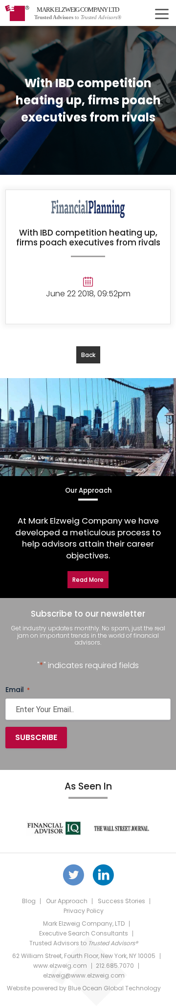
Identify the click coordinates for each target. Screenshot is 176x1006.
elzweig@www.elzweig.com (84, 975)
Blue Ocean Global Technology (114, 988)
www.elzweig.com (60, 965)
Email (17, 690)
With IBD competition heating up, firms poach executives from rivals (88, 237)
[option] (54, 828)
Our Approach (67, 901)
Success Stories (121, 901)
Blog (29, 901)
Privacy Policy (84, 911)
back (88, 355)
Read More (88, 579)
